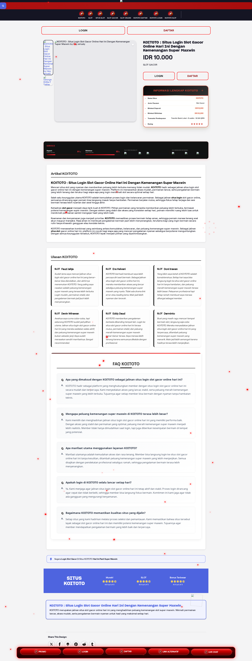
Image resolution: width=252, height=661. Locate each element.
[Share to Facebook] (59, 644)
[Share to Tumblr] (92, 644)
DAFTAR (169, 30)
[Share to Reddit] (84, 644)
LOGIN (83, 30)
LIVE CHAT (213, 652)
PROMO (42, 651)
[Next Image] (133, 81)
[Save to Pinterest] (75, 644)
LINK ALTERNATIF (171, 652)
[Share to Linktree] (67, 644)
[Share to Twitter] (51, 644)
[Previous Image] (57, 81)
